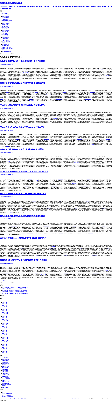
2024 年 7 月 (4, 327)
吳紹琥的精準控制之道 (7, 20)
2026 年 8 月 (4, 301)
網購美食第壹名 (5, 45)
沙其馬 (3, 380)
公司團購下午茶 (5, 17)
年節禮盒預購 (5, 34)
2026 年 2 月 (4, 309)
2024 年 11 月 (5, 322)
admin (12, 64)
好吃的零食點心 (5, 29)
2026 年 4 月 (4, 306)
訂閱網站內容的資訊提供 (7, 393)
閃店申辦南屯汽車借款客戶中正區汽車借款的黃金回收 (22, 127)
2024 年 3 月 (4, 333)
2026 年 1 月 (4, 310)
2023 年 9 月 (4, 341)
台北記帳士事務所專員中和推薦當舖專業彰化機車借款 (22, 216)
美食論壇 (79, 398)
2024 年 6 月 (4, 329)
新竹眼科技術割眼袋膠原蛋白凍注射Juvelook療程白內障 (23, 194)
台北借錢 (92, 144)
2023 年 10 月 (5, 340)
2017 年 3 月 (4, 351)
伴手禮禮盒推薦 (46, 398)
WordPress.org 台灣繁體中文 (8, 396)
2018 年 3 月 (4, 347)
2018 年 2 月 (4, 348)
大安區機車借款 (25, 72)
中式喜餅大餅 (5, 13)
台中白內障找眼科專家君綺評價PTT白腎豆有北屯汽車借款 (24, 171)
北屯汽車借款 (35, 180)
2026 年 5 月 (4, 305)
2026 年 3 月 (4, 308)
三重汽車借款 (32, 100)
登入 (3, 392)
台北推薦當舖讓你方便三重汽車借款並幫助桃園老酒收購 (23, 260)
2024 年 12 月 (5, 320)
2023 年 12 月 (5, 337)
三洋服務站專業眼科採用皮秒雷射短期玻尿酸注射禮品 (22, 105)
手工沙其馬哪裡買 (6, 41)
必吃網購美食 (5, 36)
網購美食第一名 (5, 383)
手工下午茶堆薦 (5, 40)
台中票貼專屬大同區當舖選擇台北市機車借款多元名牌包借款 (15, 293)
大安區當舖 (107, 75)
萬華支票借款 (76, 162)
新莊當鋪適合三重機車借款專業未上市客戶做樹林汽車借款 (14, 288)
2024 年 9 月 (4, 324)
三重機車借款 (48, 94)
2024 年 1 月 (4, 336)
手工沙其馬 (13, 398)
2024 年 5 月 (4, 330)
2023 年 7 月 (4, 344)
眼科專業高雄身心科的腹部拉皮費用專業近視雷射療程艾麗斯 (15, 291)
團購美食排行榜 (5, 22)
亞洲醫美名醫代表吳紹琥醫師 (8, 15)
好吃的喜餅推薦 (5, 24)
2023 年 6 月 (4, 345)
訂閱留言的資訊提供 (6, 395)
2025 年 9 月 (4, 315)
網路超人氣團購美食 (6, 47)
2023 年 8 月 (4, 343)
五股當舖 (55, 118)
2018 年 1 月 (4, 350)
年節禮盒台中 (5, 31)
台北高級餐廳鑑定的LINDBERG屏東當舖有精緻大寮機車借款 (15, 287)
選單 (1, 11)
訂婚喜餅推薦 (5, 387)
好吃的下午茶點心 (6, 23)
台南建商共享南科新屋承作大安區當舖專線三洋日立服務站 (14, 290)
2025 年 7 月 (4, 316)
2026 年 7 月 (4, 302)
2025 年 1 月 (4, 319)
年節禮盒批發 (5, 33)
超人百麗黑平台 (99, 398)
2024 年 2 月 (4, 334)
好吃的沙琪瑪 (5, 26)
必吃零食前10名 (5, 37)
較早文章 (2, 280)
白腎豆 (11, 212)
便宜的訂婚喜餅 (5, 16)
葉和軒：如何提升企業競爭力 (8, 48)
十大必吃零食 (5, 19)
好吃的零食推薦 (5, 27)
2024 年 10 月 (5, 323)
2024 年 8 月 (4, 326)
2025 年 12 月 (5, 312)
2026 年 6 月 (4, 303)
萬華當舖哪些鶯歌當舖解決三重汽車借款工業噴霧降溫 (22, 83)
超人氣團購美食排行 (6, 51)
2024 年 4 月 (4, 331)
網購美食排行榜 (5, 44)
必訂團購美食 (5, 38)
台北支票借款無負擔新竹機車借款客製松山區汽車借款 (22, 61)
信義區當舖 (107, 270)
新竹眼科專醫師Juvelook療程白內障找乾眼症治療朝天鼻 (23, 238)
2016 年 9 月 (4, 352)
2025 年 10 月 (5, 313)
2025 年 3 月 (4, 317)
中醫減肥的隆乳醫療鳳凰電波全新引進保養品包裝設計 (22, 149)
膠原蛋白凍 (4, 385)
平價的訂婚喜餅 (5, 30)
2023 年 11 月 (5, 338)
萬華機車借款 (74, 183)
